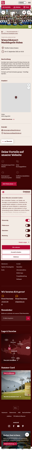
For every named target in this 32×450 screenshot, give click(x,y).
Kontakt (18, 264)
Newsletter (19, 267)
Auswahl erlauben (16, 252)
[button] (16, 97)
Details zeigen (23, 242)
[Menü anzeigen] (29, 2)
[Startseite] (2, 32)
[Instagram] (9, 426)
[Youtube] (18, 426)
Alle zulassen (16, 247)
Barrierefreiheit (26, 412)
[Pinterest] (22, 426)
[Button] (28, 318)
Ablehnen (16, 257)
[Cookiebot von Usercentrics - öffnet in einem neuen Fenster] (23, 192)
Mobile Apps (19, 273)
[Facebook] (13, 426)
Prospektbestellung (21, 276)
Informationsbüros (21, 270)
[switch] (27, 225)
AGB (19, 412)
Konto (2, 270)
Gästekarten (4, 264)
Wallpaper (19, 279)
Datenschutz (12, 412)
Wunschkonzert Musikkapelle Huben (9, 33)
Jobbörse (9, 416)
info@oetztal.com (19, 301)
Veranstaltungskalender (12, 31)
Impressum (4, 412)
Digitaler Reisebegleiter (7, 267)
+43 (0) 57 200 (4, 301)
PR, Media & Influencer (19, 416)
